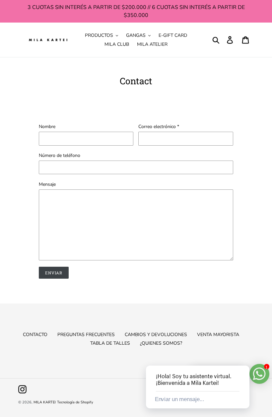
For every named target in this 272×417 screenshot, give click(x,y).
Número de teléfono (59, 155)
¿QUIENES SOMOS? (161, 343)
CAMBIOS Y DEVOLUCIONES (156, 334)
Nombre (47, 126)
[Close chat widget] (244, 358)
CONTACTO (35, 334)
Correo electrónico (158, 126)
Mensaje (47, 184)
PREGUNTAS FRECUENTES (86, 334)
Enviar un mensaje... (179, 399)
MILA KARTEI (45, 402)
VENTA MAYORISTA (218, 334)
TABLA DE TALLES (110, 343)
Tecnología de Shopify (75, 402)
